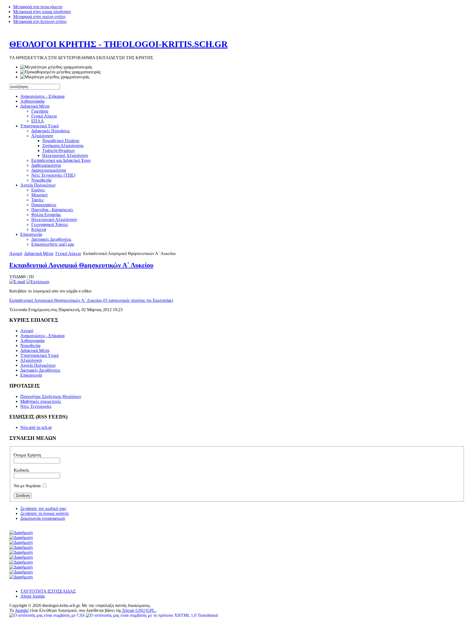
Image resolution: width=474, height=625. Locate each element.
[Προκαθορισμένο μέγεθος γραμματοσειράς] (60, 72)
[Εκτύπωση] (37, 281)
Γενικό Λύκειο (68, 253)
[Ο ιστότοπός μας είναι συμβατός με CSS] (47, 615)
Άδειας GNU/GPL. (139, 610)
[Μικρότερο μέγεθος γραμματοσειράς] (54, 76)
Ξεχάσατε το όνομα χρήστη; (44, 513)
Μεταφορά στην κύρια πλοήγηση (42, 11)
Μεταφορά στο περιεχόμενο (37, 6)
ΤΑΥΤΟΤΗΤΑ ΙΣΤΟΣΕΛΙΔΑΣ (48, 591)
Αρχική (15, 253)
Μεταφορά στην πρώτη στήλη (39, 16)
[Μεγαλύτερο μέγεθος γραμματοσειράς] (56, 67)
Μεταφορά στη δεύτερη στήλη (39, 21)
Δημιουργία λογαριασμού (42, 518)
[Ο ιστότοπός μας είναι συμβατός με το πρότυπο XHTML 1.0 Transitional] (152, 615)
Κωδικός (21, 470)
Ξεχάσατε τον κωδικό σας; (43, 508)
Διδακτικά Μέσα (38, 253)
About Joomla (32, 596)
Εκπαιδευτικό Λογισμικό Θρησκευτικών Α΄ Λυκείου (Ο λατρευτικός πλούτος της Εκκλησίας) (91, 300)
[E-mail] (17, 281)
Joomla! (22, 610)
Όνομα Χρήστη (27, 455)
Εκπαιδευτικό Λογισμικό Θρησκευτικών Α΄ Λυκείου (81, 265)
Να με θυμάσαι (28, 485)
